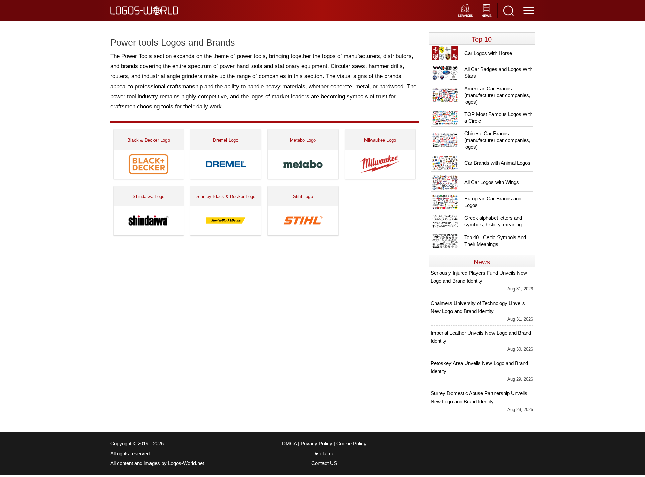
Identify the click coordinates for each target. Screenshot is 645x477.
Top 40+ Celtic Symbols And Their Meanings (495, 240)
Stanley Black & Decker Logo (225, 196)
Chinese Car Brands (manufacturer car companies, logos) (497, 140)
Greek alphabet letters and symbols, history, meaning (493, 221)
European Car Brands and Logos (492, 202)
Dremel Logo (225, 140)
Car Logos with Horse (488, 53)
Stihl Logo (303, 196)
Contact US (324, 463)
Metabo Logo (303, 140)
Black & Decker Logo (148, 140)
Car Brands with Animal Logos (497, 163)
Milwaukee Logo (380, 140)
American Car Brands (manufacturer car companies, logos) (497, 95)
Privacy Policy (316, 443)
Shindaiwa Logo (148, 196)
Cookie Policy (351, 443)
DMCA (289, 443)
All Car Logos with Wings (491, 182)
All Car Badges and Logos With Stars (498, 72)
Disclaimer (324, 453)
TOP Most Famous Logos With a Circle (498, 117)
